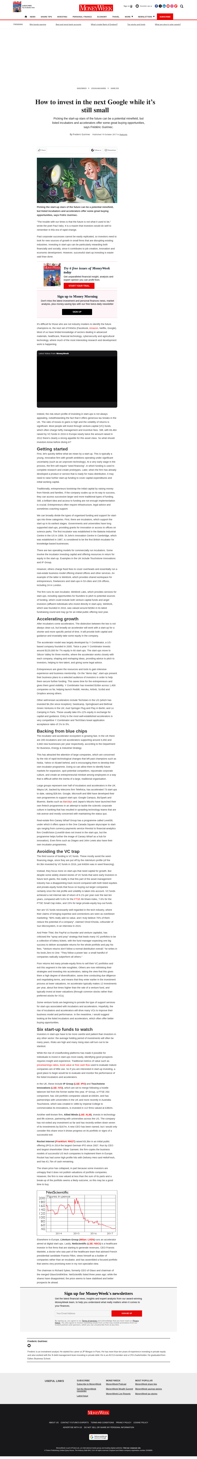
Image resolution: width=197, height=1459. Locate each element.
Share (43, 150)
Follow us (97, 150)
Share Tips (46, 17)
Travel (116, 17)
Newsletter (112, 150)
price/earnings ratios (48, 1065)
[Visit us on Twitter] (160, 6)
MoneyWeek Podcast (116, 1387)
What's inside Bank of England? (104, 24)
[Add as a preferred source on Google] (98, 1440)
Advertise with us (72, 1430)
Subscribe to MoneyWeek (89, 1387)
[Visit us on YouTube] (168, 6)
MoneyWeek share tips (146, 1387)
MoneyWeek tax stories (146, 1396)
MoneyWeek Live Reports (118, 1396)
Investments (82, 88)
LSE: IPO (80, 1083)
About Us (54, 1425)
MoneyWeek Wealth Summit (119, 1391)
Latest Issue (82, 1398)
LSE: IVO (57, 1087)
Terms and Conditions (102, 1425)
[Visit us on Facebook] (156, 6)
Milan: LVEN (87, 1239)
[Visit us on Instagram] (172, 6)
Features (123, 134)
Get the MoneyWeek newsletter (86, 1392)
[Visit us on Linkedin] (164, 6)
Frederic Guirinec (81, 134)
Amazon (93, 328)
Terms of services (89, 1321)
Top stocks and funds (136, 24)
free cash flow (82, 1065)
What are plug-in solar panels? (168, 24)
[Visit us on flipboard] (175, 6)
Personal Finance (82, 17)
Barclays (67, 801)
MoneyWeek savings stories (148, 1391)
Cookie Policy (140, 1425)
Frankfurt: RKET (65, 1141)
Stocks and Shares (98, 88)
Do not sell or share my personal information (109, 1430)
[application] (77, 379)
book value (66, 1065)
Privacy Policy (123, 1425)
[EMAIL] (29, 1345)
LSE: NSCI (94, 1243)
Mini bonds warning (38, 24)
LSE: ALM (85, 1114)
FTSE (77, 899)
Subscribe (165, 17)
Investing (62, 17)
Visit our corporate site (132, 1451)
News (32, 17)
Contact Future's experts (75, 1425)
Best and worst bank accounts (68, 24)
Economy (102, 17)
